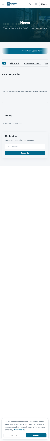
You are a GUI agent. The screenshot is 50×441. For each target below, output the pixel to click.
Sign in (43, 4)
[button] (35, 3)
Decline (14, 435)
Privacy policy (19, 430)
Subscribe (25, 153)
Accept (36, 435)
